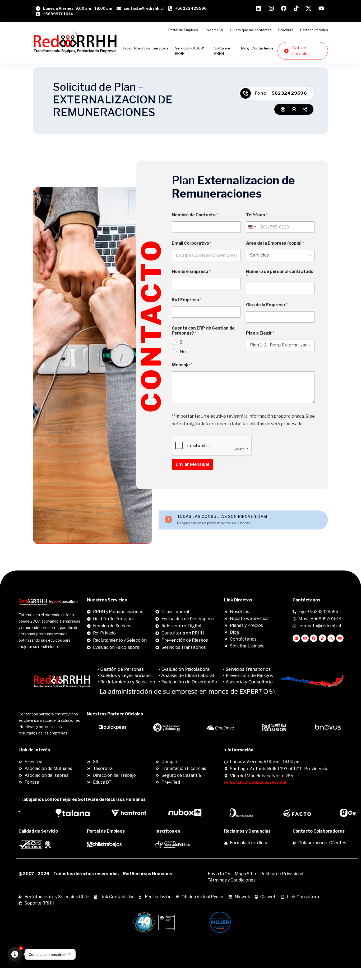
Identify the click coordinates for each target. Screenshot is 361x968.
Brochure (286, 30)
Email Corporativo (192, 243)
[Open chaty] (15, 954)
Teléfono (257, 214)
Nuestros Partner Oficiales (115, 713)
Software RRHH (222, 51)
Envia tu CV (214, 30)
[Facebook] (313, 638)
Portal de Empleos (183, 30)
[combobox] (252, 227)
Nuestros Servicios (107, 599)
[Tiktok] (322, 638)
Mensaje (182, 364)
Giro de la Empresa (267, 304)
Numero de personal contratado (279, 274)
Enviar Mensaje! (192, 464)
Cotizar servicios (300, 50)
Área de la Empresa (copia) (275, 243)
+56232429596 (288, 93)
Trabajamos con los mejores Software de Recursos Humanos (82, 799)
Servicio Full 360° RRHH (190, 51)
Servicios (160, 48)
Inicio (127, 48)
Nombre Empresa (191, 271)
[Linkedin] (296, 638)
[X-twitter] (331, 638)
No (183, 351)
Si (181, 342)
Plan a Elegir (260, 333)
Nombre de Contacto (195, 214)
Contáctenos (263, 48)
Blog (245, 48)
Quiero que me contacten (251, 30)
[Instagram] (305, 638)
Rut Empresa (187, 299)
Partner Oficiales (314, 30)
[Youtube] (340, 638)
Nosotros (142, 48)
